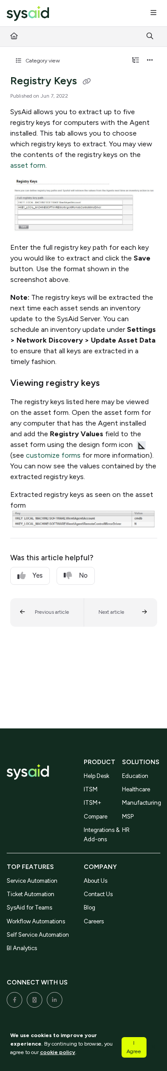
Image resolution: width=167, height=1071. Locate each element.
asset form (27, 165)
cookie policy (57, 1052)
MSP (128, 816)
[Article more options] (150, 61)
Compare (95, 816)
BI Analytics (22, 948)
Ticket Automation (30, 894)
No (83, 575)
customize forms (53, 455)
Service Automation (32, 880)
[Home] (28, 13)
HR (126, 830)
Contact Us (98, 894)
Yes (38, 575)
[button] (47, 612)
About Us (95, 880)
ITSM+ (93, 802)
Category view (42, 60)
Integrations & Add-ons (102, 834)
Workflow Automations (36, 921)
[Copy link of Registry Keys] (87, 81)
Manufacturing (141, 802)
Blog (89, 907)
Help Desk (96, 776)
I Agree (133, 1046)
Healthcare (136, 789)
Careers (94, 921)
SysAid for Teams (29, 907)
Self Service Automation (38, 934)
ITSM (91, 789)
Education (135, 776)
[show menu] (153, 13)
